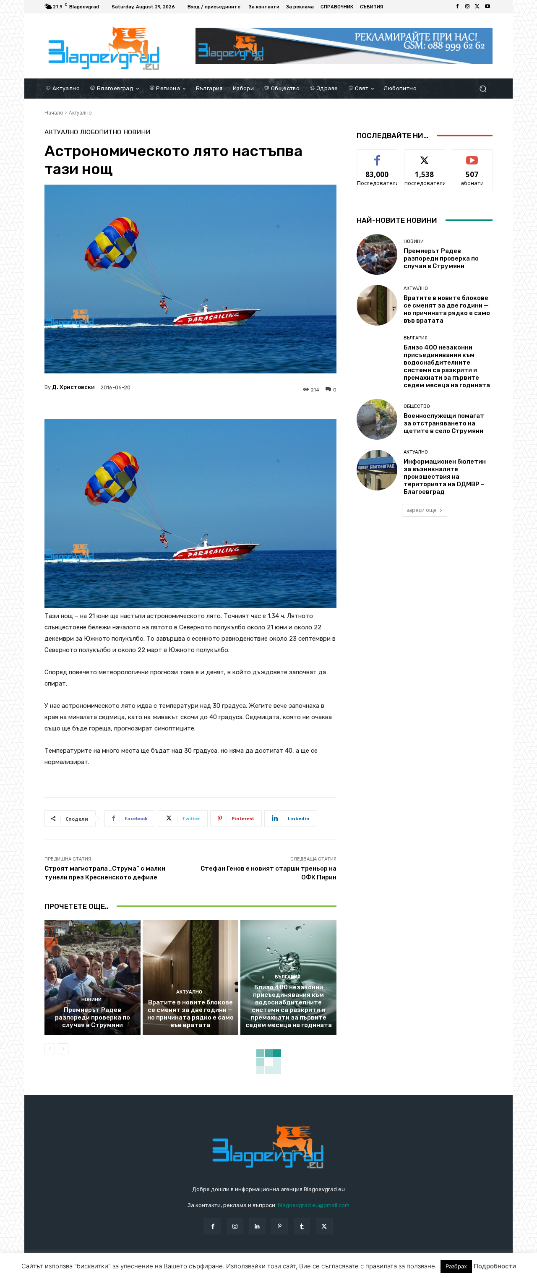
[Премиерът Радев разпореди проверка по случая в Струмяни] (92, 977)
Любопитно (100, 132)
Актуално (80, 112)
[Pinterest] (279, 1226)
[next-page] (63, 1048)
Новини (136, 132)
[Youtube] (487, 7)
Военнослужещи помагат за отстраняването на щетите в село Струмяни (444, 423)
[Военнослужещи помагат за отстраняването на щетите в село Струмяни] (377, 419)
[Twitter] (477, 7)
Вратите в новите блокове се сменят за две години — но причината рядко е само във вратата (190, 1014)
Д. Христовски (73, 387)
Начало (53, 112)
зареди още (422, 510)
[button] (483, 88)
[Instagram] (467, 7)
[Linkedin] (257, 1226)
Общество (417, 406)
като (377, 156)
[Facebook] (457, 7)
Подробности (495, 1271)
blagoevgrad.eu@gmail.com (313, 1205)
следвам (424, 156)
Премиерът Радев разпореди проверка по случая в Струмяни (92, 1017)
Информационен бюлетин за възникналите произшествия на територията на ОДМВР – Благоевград (445, 477)
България (287, 977)
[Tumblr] (302, 1226)
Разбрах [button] (456, 1271)
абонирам (472, 156)
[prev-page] (49, 1048)
